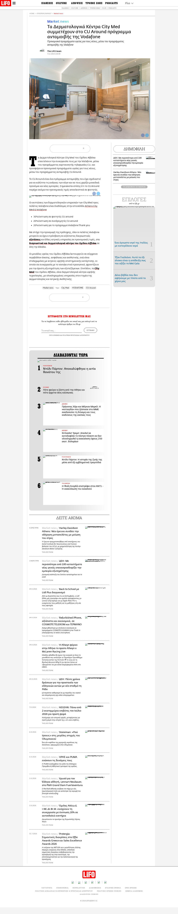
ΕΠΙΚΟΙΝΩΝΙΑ (62, 888)
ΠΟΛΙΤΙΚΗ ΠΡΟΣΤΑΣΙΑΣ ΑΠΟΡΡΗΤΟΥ (76, 335)
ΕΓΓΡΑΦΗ (90, 330)
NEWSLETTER (79, 888)
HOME (31, 14)
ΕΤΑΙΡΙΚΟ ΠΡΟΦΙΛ (113, 888)
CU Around (91, 288)
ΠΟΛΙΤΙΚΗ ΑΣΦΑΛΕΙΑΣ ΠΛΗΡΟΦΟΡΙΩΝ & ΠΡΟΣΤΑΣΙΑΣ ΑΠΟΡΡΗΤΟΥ (64, 891)
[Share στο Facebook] (94, 193)
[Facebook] (143, 135)
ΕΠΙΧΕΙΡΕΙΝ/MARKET (44, 14)
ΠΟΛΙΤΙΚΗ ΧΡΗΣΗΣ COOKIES (109, 891)
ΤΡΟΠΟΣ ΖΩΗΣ (95, 8)
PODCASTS (112, 8)
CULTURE (74, 8)
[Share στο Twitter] (98, 193)
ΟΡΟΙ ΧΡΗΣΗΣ (54, 335)
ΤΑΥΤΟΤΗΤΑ (46, 888)
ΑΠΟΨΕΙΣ (84, 8)
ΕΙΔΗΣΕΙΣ (65, 8)
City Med (65, 288)
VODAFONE (77, 288)
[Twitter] (147, 135)
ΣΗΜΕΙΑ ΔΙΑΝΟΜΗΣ (134, 891)
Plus (104, 8)
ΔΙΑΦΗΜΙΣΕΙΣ (95, 888)
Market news (58, 14)
